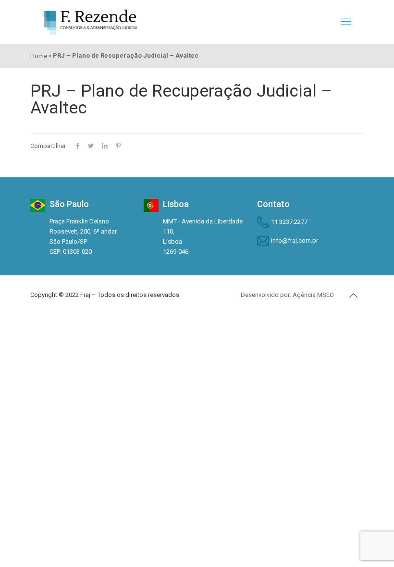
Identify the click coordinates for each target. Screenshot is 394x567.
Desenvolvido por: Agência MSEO (287, 294)
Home (38, 56)
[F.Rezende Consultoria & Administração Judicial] (90, 21)
